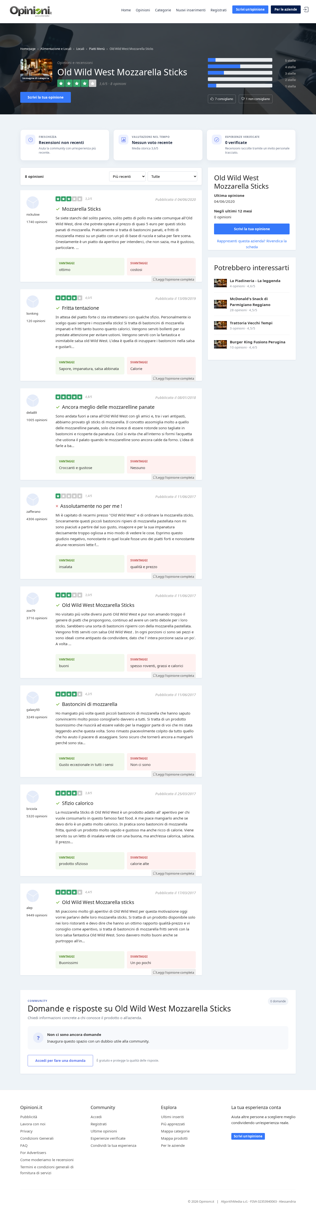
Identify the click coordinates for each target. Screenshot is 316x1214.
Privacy (26, 1131)
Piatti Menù (97, 49)
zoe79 (30, 610)
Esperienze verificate (108, 1138)
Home (126, 10)
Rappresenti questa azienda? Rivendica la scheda (252, 243)
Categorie (163, 10)
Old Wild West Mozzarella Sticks (98, 605)
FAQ (24, 1145)
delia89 (31, 412)
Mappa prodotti (174, 1138)
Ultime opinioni (104, 1131)
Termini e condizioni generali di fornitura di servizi (47, 1169)
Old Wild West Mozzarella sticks (98, 902)
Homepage (28, 49)
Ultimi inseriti (172, 1116)
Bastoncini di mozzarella (89, 704)
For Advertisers (33, 1152)
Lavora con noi (32, 1123)
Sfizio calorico (77, 803)
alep (29, 907)
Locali (80, 49)
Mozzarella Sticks (81, 209)
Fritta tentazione (80, 308)
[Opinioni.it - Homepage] (31, 11)
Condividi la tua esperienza (113, 1145)
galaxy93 (33, 709)
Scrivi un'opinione (250, 9)
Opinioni (143, 10)
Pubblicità (28, 1116)
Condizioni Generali (37, 1138)
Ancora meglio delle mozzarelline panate (108, 407)
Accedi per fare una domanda (60, 1060)
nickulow (33, 214)
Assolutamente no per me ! (91, 506)
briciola (31, 808)
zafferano (33, 511)
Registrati (219, 10)
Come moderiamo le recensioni (47, 1159)
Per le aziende (286, 9)
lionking (32, 313)
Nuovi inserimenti (191, 10)
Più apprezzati (173, 1123)
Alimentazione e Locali (55, 49)
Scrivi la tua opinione (45, 97)
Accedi (306, 10)
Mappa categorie (175, 1131)
